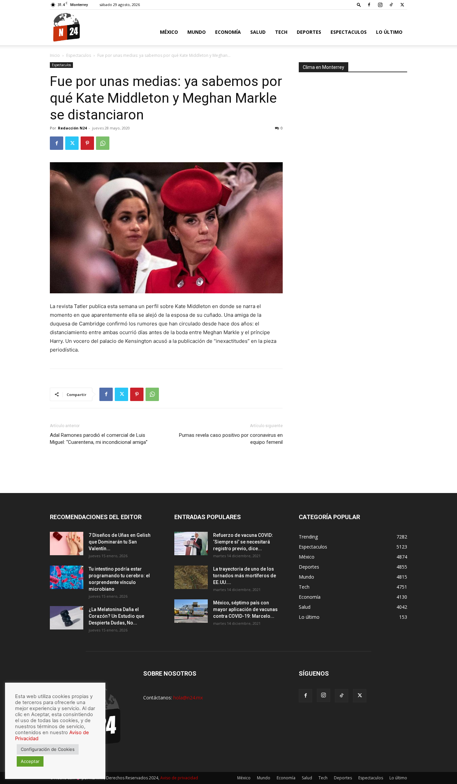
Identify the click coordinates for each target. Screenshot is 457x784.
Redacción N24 (72, 127)
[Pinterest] (87, 143)
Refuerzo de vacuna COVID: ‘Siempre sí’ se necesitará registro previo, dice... (243, 541)
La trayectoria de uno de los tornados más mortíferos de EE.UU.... (244, 575)
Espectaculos (349, 32)
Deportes (309, 32)
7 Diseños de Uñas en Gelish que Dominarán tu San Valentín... (120, 541)
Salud (258, 32)
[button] (359, 4)
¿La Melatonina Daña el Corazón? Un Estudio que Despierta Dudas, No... (116, 616)
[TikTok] (391, 4)
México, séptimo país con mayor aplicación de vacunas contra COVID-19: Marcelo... (245, 609)
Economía (228, 32)
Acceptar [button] (30, 761)
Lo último (389, 32)
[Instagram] (380, 4)
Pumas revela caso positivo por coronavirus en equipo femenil (231, 438)
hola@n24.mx (188, 697)
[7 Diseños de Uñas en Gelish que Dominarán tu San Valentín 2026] (66, 543)
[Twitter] (402, 4)
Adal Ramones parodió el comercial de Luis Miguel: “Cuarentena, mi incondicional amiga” (99, 438)
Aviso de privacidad (179, 778)
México (169, 32)
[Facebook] (369, 4)
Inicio (55, 55)
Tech (281, 32)
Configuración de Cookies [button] (48, 749)
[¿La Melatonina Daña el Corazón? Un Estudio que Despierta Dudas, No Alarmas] (66, 617)
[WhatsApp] (102, 143)
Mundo (196, 32)
